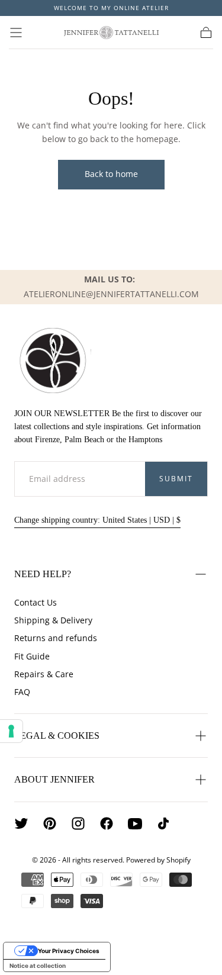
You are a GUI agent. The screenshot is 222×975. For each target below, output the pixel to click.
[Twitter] (21, 823)
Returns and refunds (55, 637)
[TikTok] (163, 823)
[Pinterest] (50, 823)
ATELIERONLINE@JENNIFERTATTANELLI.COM (111, 294)
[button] (16, 32)
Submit (176, 479)
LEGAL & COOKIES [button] (56, 736)
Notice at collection (37, 965)
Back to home (111, 173)
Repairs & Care (43, 674)
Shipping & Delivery (53, 620)
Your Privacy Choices (68, 950)
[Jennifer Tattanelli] (52, 360)
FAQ (22, 691)
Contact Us (35, 602)
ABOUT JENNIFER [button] (54, 779)
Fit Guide (32, 656)
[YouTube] (135, 823)
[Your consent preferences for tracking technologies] (11, 731)
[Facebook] (107, 823)
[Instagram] (78, 823)
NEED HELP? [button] (42, 574)
